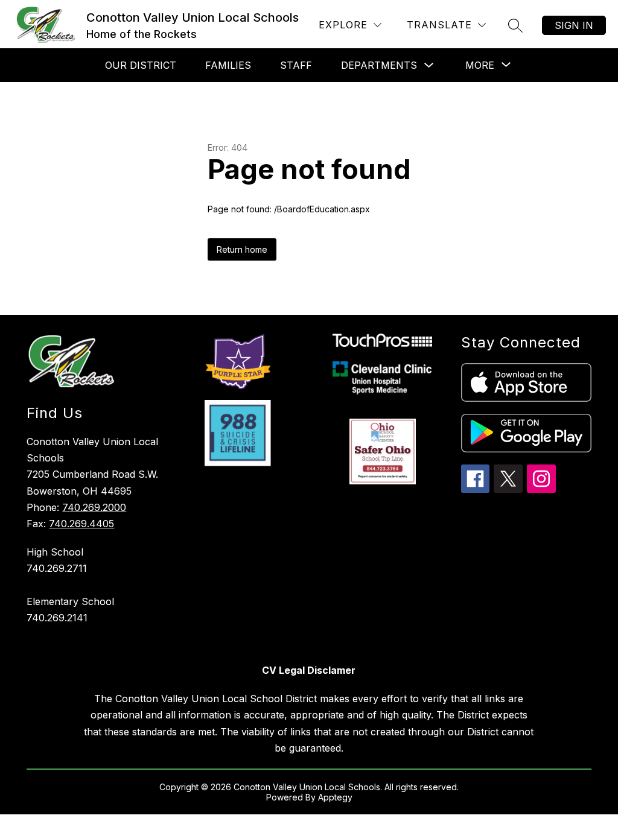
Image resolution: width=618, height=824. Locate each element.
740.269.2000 (94, 507)
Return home (242, 249)
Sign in (574, 25)
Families (228, 65)
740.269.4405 (81, 524)
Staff (296, 65)
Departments (379, 65)
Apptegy (335, 797)
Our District (140, 65)
